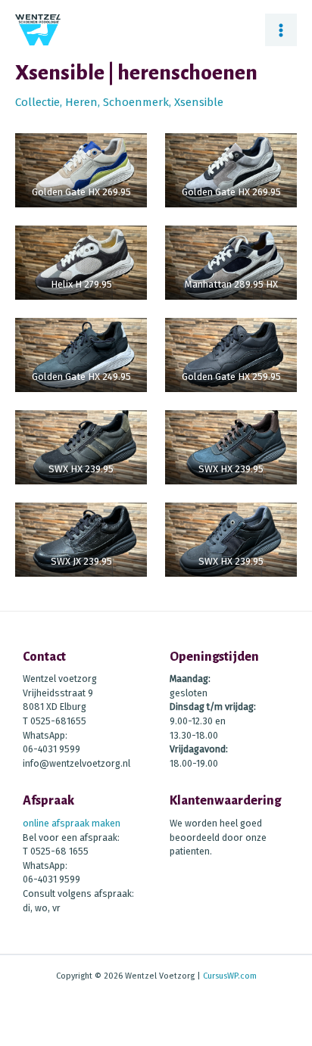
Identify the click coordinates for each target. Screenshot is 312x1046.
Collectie (37, 102)
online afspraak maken (71, 823)
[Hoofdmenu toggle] (281, 30)
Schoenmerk (136, 102)
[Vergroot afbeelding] (127, 124)
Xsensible (198, 102)
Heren (81, 102)
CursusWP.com (230, 976)
